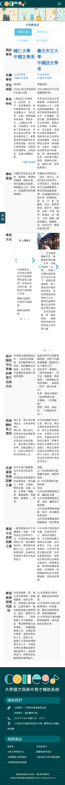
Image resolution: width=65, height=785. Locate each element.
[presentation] (16, 260)
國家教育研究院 (43, 752)
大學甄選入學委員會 (16, 757)
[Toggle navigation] (59, 3)
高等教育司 (41, 746)
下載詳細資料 (28, 162)
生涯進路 (23, 40)
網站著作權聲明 (42, 774)
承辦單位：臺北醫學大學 (25, 713)
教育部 (10, 746)
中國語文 (21, 78)
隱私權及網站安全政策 (25, 774)
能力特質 (41, 40)
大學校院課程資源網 (16, 762)
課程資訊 (41, 31)
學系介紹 (23, 31)
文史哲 (20, 74)
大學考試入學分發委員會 (48, 757)
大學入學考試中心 (15, 752)
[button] (21, 318)
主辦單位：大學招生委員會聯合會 (30, 708)
